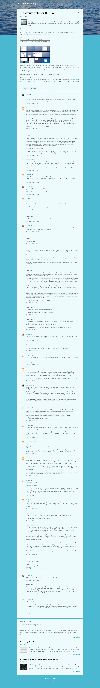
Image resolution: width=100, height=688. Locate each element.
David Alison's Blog (28, 3)
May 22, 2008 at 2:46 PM (32, 330)
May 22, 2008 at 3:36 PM (32, 364)
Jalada (27, 368)
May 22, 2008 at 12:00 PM (32, 243)
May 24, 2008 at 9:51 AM (32, 571)
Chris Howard (29, 108)
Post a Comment (26, 613)
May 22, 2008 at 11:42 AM (32, 231)
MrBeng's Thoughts (31, 355)
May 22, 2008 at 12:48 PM (32, 303)
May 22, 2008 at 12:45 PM (32, 266)
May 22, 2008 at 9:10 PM (32, 476)
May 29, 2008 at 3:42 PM (32, 610)
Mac (25, 88)
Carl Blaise (28, 334)
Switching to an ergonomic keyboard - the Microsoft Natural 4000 (39, 659)
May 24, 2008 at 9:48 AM (32, 554)
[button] (79, 12)
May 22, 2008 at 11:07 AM (32, 221)
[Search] (82, 4)
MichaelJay (53, 681)
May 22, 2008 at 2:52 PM (32, 340)
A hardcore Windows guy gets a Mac (30, 624)
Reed (27, 94)
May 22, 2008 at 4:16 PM (32, 421)
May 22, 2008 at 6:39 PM (32, 437)
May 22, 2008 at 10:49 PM (32, 508)
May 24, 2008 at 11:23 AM (32, 580)
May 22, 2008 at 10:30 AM (32, 212)
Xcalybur (28, 480)
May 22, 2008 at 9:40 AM (32, 170)
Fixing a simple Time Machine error (30, 642)
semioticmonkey (30, 159)
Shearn (27, 499)
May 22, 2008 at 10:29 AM (32, 194)
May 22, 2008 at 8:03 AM (32, 103)
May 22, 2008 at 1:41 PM (32, 315)
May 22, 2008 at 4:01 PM (32, 403)
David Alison (29, 186)
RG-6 (27, 198)
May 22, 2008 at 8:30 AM (32, 155)
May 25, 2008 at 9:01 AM (32, 595)
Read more (76, 637)
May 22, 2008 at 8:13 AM (32, 128)
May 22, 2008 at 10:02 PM (32, 495)
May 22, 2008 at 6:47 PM (32, 453)
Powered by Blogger (51, 678)
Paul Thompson (30, 441)
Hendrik (28, 425)
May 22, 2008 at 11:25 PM (32, 520)
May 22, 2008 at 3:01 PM (32, 351)
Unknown (28, 174)
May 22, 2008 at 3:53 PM (32, 380)
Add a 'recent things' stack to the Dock (38, 568)
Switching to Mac (32, 88)
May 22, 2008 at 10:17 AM (32, 182)
